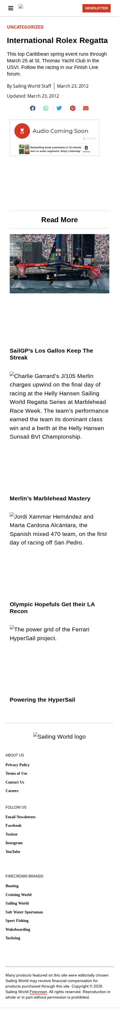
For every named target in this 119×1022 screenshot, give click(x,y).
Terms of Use (16, 773)
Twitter (12, 834)
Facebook (14, 825)
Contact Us (15, 782)
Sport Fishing (17, 921)
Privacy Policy (18, 765)
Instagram (14, 843)
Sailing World (17, 903)
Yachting (13, 938)
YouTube (13, 852)
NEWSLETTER (96, 8)
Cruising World (19, 895)
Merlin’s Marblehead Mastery (50, 498)
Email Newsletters (20, 817)
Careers (12, 791)
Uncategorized (25, 27)
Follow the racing (40, 67)
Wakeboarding (18, 929)
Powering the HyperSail (42, 699)
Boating (12, 886)
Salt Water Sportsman (24, 912)
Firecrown (38, 991)
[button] (33, 108)
